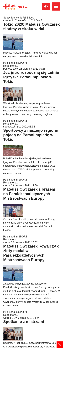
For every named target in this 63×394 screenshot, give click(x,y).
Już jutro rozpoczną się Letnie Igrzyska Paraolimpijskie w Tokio (31, 77)
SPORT (22, 62)
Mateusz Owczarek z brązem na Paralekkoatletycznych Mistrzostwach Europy (29, 193)
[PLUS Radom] (15, 6)
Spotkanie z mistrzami (23, 321)
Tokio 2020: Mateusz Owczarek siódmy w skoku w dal (31, 26)
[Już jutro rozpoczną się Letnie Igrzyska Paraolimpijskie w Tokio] (13, 100)
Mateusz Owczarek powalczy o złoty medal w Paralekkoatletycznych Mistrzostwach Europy (31, 253)
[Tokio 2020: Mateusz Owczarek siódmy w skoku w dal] (13, 49)
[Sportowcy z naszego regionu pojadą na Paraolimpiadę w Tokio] (13, 155)
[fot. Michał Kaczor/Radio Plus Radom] (13, 339)
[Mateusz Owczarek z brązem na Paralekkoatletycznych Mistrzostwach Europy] (13, 215)
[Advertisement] (31, 370)
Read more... (10, 65)
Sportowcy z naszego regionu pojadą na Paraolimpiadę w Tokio (30, 135)
